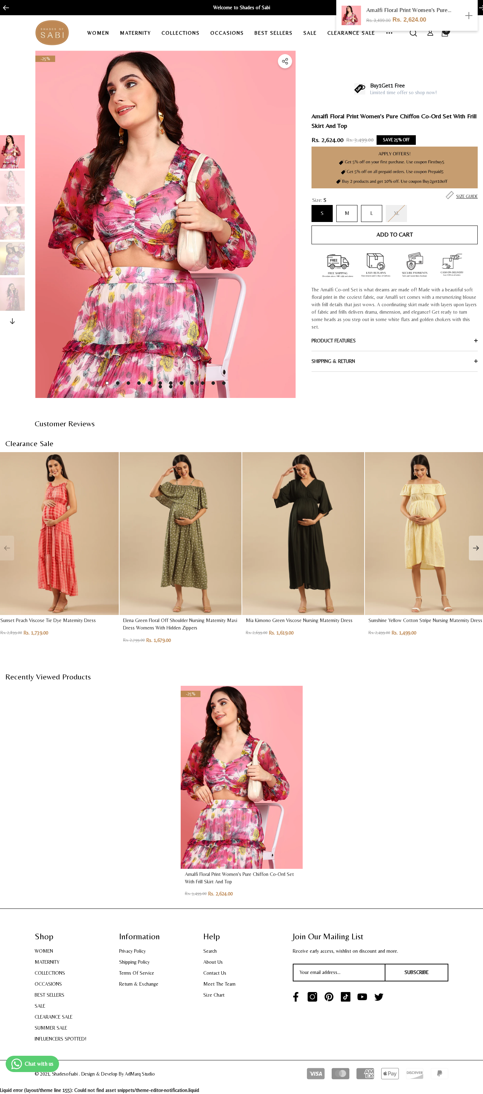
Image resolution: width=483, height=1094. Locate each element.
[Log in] (430, 32)
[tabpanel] (165, 224)
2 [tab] (118, 383)
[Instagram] (312, 996)
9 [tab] (192, 383)
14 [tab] (171, 386)
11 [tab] (213, 383)
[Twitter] (379, 996)
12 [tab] (224, 383)
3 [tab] (128, 383)
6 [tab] (160, 383)
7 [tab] (171, 383)
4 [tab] (139, 383)
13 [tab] (160, 386)
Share (285, 61)
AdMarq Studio (140, 1074)
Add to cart (395, 234)
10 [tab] (202, 383)
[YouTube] (362, 996)
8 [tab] (181, 383)
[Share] (285, 61)
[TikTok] (345, 996)
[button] (101, 33)
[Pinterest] (329, 996)
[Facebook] (295, 996)
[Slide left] (3, 8)
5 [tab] (149, 383)
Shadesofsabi (65, 1074)
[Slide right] (479, 8)
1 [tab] (107, 383)
